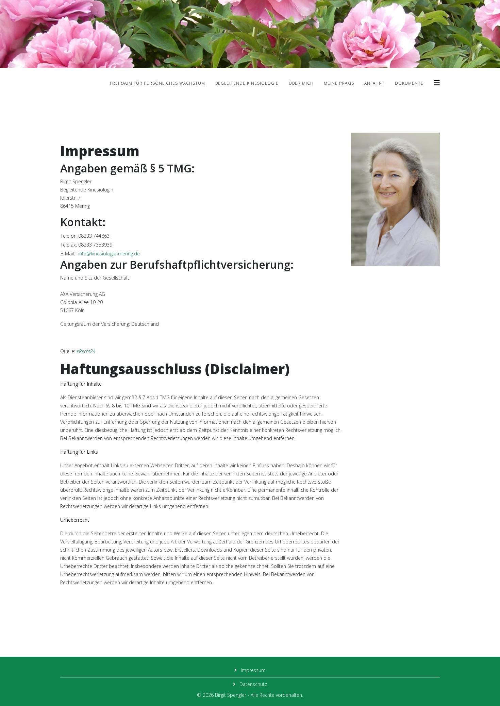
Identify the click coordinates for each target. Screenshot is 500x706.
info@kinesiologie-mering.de (109, 253)
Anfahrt (374, 83)
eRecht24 (86, 351)
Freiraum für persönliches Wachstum (157, 83)
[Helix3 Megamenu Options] (437, 83)
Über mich (301, 83)
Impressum (252, 670)
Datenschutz (252, 684)
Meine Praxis (339, 83)
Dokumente (409, 83)
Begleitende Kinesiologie (247, 83)
